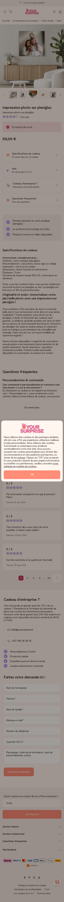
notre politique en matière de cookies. (31, 465)
